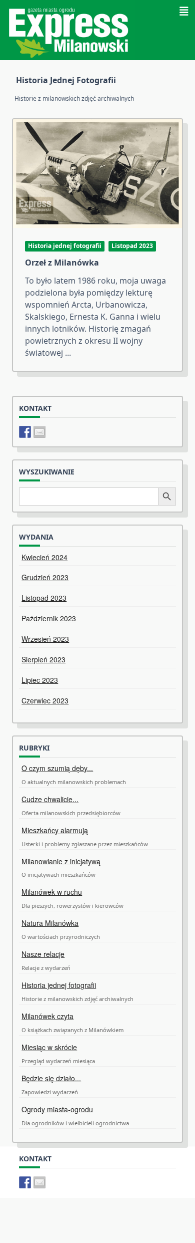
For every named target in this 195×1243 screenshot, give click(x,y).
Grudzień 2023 (45, 577)
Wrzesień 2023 (45, 639)
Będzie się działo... (51, 1078)
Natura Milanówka (50, 923)
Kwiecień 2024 (45, 557)
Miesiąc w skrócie (49, 1047)
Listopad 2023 (132, 245)
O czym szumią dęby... (57, 768)
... (68, 352)
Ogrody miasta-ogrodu (57, 1109)
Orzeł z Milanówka (62, 262)
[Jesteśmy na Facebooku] (25, 432)
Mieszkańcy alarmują (55, 830)
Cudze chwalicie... (50, 799)
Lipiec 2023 (40, 680)
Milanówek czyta (48, 1016)
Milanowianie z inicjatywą (61, 861)
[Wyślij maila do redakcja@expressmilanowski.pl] (40, 432)
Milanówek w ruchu (52, 892)
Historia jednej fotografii (65, 245)
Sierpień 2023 (44, 659)
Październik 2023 (49, 618)
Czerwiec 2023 (45, 700)
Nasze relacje (43, 954)
